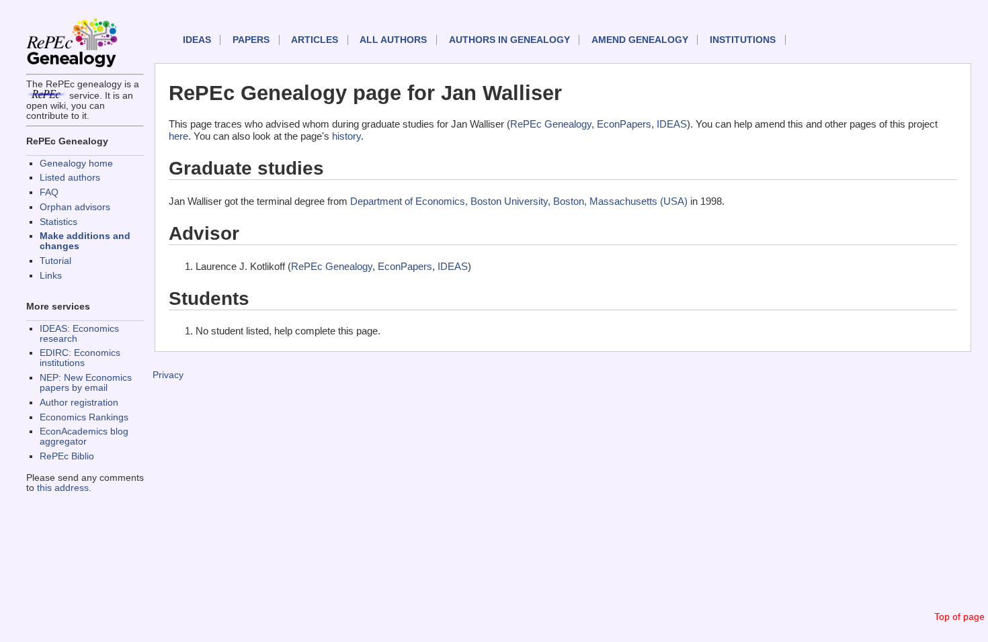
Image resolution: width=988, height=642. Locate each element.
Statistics (58, 222)
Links (51, 276)
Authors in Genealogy (509, 40)
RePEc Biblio (67, 456)
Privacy (168, 375)
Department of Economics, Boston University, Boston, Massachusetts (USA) (519, 201)
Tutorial (55, 261)
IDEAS (197, 40)
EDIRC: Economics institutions (80, 358)
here (178, 136)
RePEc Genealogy (550, 124)
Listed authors (70, 178)
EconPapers (624, 124)
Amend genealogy (639, 40)
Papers (251, 40)
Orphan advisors (75, 207)
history (346, 136)
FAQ (49, 192)
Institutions (743, 40)
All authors (393, 40)
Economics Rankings (84, 417)
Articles (314, 40)
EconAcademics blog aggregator (84, 436)
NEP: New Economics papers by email (86, 383)
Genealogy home (76, 163)
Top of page (959, 617)
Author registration (79, 403)
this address (63, 488)
